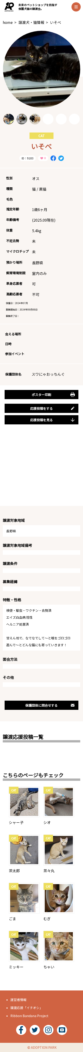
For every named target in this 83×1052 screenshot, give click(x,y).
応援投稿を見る (41, 419)
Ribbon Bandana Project (29, 1015)
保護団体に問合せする (41, 705)
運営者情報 (18, 999)
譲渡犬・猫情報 (31, 22)
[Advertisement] (41, 470)
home (8, 22)
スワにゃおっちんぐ (48, 374)
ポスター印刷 (41, 394)
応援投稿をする (41, 408)
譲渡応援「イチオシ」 (26, 1007)
